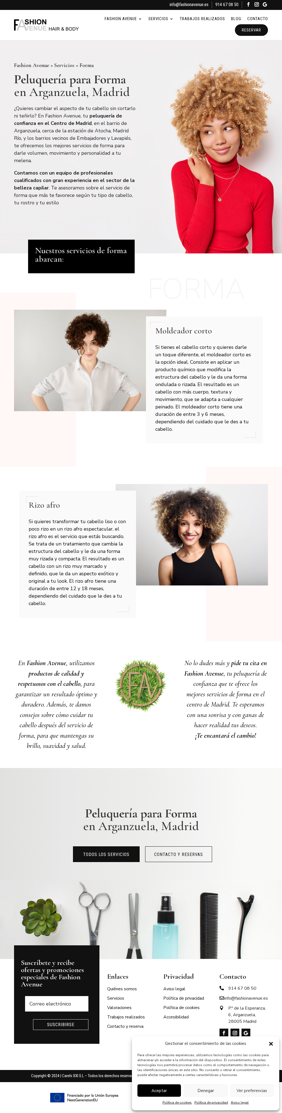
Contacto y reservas (178, 854)
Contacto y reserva (125, 1026)
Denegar (205, 1090)
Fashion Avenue (121, 18)
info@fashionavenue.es (189, 4)
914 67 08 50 (226, 4)
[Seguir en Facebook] (248, 5)
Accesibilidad (176, 1017)
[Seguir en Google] (265, 5)
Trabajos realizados (202, 18)
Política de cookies (177, 1102)
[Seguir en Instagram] (257, 5)
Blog (236, 18)
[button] (271, 1044)
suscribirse (60, 1024)
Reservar (251, 30)
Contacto (257, 18)
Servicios (158, 18)
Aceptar (159, 1090)
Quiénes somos (122, 989)
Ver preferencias (252, 1090)
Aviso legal (240, 1102)
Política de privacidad (211, 1102)
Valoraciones (119, 1008)
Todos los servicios (106, 854)
